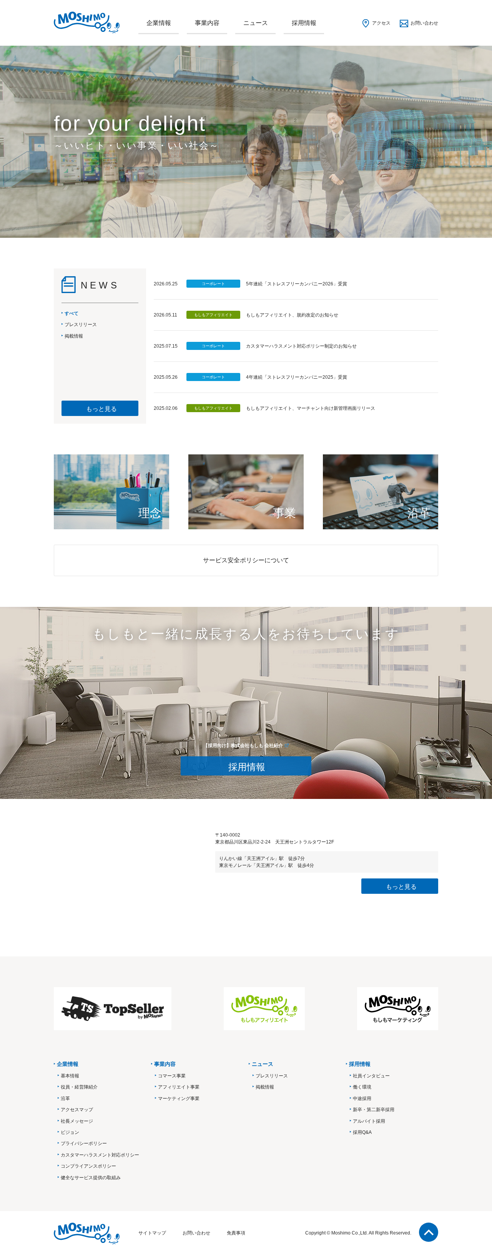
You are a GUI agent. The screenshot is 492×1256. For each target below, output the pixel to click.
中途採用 (362, 1098)
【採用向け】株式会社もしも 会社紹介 (243, 745)
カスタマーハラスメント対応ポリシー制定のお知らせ (301, 346)
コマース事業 (172, 1076)
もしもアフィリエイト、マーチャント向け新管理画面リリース (310, 408)
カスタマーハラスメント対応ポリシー (100, 1155)
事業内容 (207, 23)
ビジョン (70, 1132)
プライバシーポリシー (84, 1143)
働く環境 (362, 1087)
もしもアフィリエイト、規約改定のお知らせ (292, 315)
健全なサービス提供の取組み (91, 1177)
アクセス (381, 23)
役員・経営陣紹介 (79, 1087)
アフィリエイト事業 (178, 1087)
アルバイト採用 (369, 1121)
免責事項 (236, 1233)
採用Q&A (362, 1132)
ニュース (255, 23)
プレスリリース (272, 1076)
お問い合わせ (424, 23)
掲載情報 (265, 1087)
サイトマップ (152, 1233)
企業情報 (158, 23)
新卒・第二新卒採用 (373, 1109)
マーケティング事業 (178, 1098)
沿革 (65, 1098)
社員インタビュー (371, 1076)
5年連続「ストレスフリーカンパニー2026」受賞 (296, 284)
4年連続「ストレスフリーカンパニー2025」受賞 (296, 377)
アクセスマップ (77, 1109)
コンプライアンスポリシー (88, 1166)
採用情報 (304, 23)
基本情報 (70, 1076)
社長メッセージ (77, 1121)
